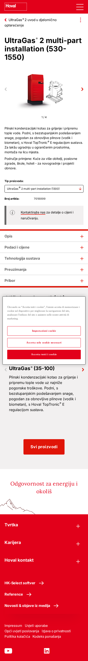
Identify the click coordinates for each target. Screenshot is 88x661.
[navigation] (80, 7)
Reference (14, 594)
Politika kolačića (17, 636)
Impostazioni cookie (44, 330)
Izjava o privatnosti (56, 631)
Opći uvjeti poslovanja (22, 631)
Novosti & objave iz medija (27, 605)
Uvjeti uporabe (36, 625)
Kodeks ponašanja (46, 636)
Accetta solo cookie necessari (44, 342)
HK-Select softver (20, 583)
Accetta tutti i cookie (44, 354)
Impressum (13, 625)
